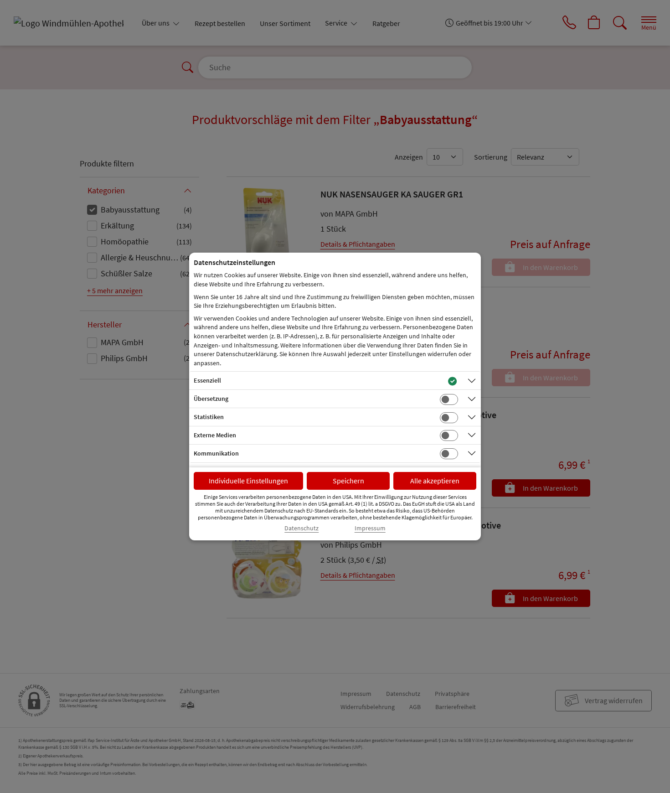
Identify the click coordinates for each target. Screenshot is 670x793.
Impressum (370, 528)
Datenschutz (301, 528)
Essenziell (207, 380)
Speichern (348, 480)
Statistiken (209, 417)
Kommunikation (216, 453)
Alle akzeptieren (434, 480)
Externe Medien (215, 435)
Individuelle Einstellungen (248, 480)
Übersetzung (211, 398)
